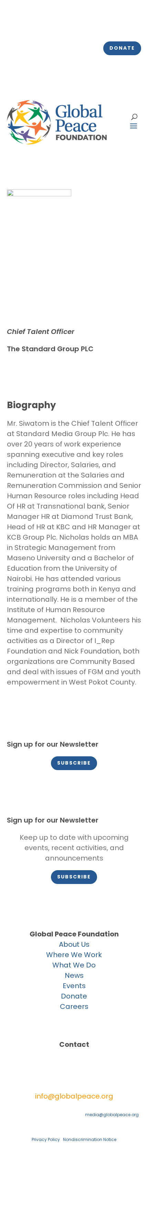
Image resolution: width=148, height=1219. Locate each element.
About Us (74, 944)
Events (74, 986)
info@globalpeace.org (74, 1096)
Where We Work (74, 955)
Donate (122, 48)
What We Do (74, 965)
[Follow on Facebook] (12, 22)
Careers (74, 1006)
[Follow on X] (26, 22)
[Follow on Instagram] (39, 22)
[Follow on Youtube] (67, 22)
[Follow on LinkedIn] (53, 22)
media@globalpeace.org (112, 1115)
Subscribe (74, 762)
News (74, 975)
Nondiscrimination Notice (89, 1139)
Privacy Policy (46, 1139)
